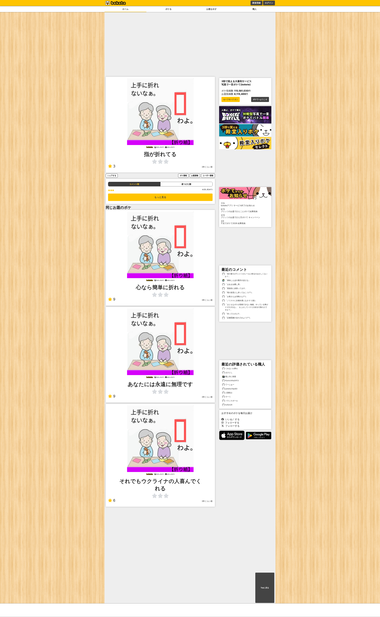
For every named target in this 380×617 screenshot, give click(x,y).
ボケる (168, 9)
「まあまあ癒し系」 (233, 284)
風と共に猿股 (230, 376)
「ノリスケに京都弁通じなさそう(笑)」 (241, 300)
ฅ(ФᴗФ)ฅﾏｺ (207, 189)
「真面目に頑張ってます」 (236, 288)
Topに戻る (265, 588)
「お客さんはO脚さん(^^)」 (236, 296)
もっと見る (160, 197)
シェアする (111, 175)
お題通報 (194, 175)
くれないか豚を (231, 368)
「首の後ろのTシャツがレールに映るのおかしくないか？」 (246, 275)
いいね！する (232, 419)
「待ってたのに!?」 (233, 314)
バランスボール (231, 401)
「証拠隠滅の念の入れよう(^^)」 (238, 318)
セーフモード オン (230, 99)
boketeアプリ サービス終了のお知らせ (238, 204)
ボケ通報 (183, 175)
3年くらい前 (207, 167)
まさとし (228, 372)
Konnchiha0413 (232, 380)
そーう (228, 397)
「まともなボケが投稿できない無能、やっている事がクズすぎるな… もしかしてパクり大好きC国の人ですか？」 (246, 307)
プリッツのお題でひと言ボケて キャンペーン (240, 216)
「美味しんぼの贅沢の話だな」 (237, 280)
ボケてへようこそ (260, 99)
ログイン (269, 3)
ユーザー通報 (208, 175)
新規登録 (256, 3)
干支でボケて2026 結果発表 (233, 222)
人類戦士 (228, 393)
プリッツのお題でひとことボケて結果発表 (239, 210)
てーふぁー (229, 384)
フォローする (231, 422)
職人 (254, 9)
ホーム (125, 9)
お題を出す (211, 9)
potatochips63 (231, 389)
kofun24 (228, 405)
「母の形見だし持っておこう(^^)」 (239, 292)
